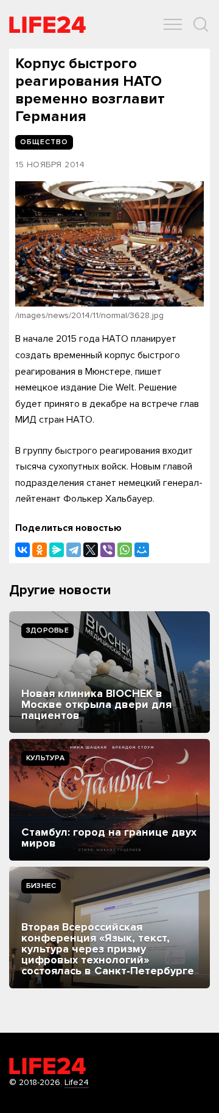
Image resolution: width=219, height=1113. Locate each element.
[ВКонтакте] (22, 550)
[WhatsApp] (124, 550)
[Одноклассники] (39, 550)
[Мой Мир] (141, 550)
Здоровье (47, 630)
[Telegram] (73, 550)
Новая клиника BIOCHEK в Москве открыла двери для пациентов (96, 704)
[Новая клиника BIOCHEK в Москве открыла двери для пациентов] (109, 672)
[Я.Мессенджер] (56, 550)
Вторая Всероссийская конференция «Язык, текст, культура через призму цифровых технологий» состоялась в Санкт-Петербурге (107, 948)
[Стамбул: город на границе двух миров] (109, 800)
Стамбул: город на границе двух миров (108, 837)
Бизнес (41, 885)
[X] (90, 550)
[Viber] (107, 550)
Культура (45, 758)
